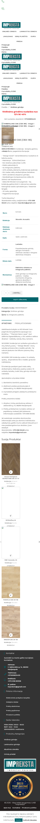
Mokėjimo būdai (12, 702)
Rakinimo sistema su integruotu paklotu (24, 269)
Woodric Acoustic (23, 219)
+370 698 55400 (18, 430)
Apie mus (7, 808)
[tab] (7, 323)
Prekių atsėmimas (13, 706)
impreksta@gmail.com (27, 203)
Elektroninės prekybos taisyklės (18, 698)
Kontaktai (16, 808)
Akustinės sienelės (11, 749)
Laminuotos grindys (12, 744)
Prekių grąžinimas (13, 710)
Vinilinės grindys (17, 107)
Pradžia (5, 107)
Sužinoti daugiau (30, 820)
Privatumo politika (13, 715)
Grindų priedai (9, 754)
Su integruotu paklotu (15, 315)
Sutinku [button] (18, 820)
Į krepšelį (16, 293)
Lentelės (19, 244)
